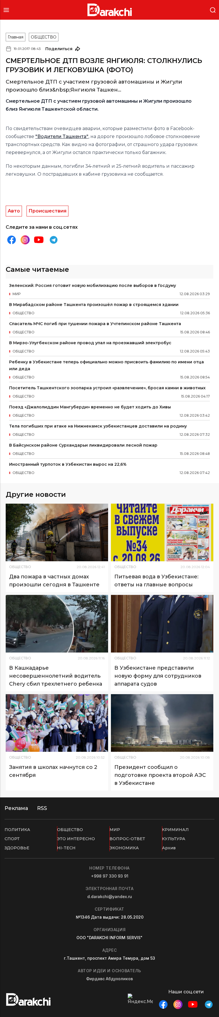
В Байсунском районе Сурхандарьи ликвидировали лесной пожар (83, 445)
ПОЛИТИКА (17, 829)
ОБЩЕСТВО (43, 37)
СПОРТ (12, 838)
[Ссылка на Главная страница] (109, 9)
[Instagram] (25, 240)
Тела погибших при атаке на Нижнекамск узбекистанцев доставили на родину (98, 426)
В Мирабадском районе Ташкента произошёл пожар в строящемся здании (94, 304)
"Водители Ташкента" (61, 136)
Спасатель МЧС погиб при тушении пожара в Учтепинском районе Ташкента (95, 323)
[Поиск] (212, 9)
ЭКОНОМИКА (124, 847)
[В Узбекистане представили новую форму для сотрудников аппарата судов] (162, 624)
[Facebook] (11, 240)
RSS (42, 808)
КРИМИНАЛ (175, 829)
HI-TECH (66, 847)
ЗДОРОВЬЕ (17, 847)
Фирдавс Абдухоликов (109, 978)
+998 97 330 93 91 (109, 876)
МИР (115, 829)
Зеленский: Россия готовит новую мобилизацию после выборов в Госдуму (92, 285)
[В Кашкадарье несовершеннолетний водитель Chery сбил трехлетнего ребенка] (57, 624)
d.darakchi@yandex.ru (109, 896)
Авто (14, 211)
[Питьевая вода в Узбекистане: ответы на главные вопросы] (162, 532)
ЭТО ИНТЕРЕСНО (76, 838)
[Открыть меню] (6, 9)
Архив (169, 847)
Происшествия (47, 211)
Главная (15, 37)
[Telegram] (53, 240)
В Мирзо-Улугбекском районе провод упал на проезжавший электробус (90, 342)
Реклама (16, 808)
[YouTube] (38, 240)
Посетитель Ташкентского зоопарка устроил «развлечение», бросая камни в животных (107, 387)
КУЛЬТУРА (173, 838)
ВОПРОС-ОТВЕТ (127, 838)
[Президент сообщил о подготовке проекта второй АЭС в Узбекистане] (162, 723)
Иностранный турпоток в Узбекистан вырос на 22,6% (68, 464)
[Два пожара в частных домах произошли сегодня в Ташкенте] (57, 532)
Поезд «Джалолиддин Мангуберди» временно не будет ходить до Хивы (90, 407)
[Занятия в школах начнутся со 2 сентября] (57, 723)
